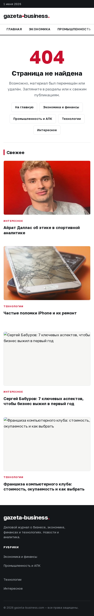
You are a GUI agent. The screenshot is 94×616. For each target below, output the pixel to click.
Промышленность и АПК (32, 118)
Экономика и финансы (61, 107)
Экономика (39, 29)
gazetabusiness (26, 15)
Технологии (71, 118)
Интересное (47, 130)
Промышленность (74, 29)
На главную (24, 107)
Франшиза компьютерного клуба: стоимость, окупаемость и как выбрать (43, 486)
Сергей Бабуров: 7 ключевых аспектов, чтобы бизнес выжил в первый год (43, 401)
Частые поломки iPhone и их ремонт (40, 313)
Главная (14, 29)
